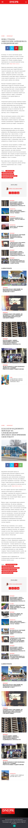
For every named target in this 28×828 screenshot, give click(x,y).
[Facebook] (7, 48)
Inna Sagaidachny (15, 188)
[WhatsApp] (20, 48)
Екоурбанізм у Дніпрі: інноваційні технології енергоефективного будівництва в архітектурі (12, 342)
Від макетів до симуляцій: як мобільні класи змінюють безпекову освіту (13, 290)
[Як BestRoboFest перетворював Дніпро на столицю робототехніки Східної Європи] (5, 261)
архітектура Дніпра (7, 174)
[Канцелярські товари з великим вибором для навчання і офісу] (5, 380)
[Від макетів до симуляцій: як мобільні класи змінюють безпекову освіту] (5, 236)
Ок (14, 825)
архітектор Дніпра (7, 172)
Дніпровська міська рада (9, 175)
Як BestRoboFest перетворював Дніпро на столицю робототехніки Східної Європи (17, 261)
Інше (11, 377)
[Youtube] (18, 193)
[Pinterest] (16, 48)
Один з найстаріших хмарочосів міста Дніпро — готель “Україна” (18, 211)
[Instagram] (12, 193)
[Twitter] (12, 48)
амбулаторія (9, 170)
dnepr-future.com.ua (14, 63)
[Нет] (26, 823)
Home (3, 36)
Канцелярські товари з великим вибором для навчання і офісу (16, 380)
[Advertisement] (14, 19)
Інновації (10, 36)
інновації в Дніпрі (7, 177)
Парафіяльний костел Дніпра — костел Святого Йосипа (17, 219)
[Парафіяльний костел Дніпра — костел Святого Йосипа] (5, 219)
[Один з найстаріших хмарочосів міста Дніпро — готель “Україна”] (5, 211)
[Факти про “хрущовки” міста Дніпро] (5, 226)
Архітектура (12, 216)
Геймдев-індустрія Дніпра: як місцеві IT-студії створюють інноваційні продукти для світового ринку (17, 245)
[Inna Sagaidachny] (7, 188)
